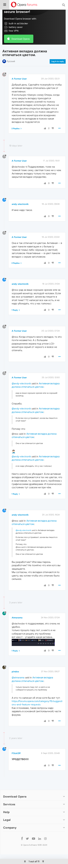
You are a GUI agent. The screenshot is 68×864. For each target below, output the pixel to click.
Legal (7, 819)
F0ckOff (16, 753)
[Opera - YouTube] (33, 838)
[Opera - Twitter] (27, 838)
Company (9, 827)
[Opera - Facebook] (22, 838)
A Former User (19, 78)
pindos (15, 671)
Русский (11, 61)
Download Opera (21, 38)
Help (6, 812)
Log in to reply (57, 61)
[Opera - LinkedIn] (40, 838)
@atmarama (18, 677)
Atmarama (17, 617)
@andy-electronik (21, 383)
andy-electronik (20, 204)
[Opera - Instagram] (45, 838)
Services (9, 804)
